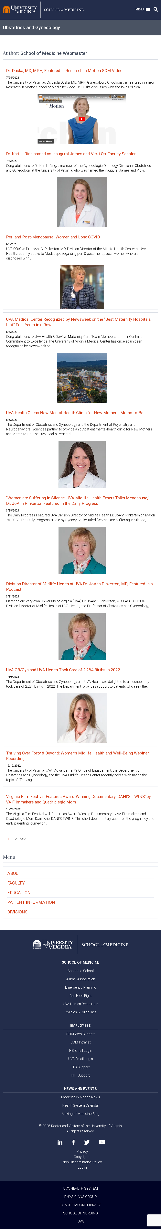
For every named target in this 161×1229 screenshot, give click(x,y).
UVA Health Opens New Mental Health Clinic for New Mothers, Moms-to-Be (74, 412)
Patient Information (31, 902)
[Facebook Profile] (73, 1142)
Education (19, 892)
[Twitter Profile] (87, 1142)
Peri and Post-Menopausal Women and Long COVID (53, 237)
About (14, 873)
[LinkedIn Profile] (60, 1142)
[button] (156, 9)
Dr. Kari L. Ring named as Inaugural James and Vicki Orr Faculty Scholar (71, 153)
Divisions (17, 912)
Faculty (16, 883)
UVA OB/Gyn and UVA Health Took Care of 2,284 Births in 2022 (63, 670)
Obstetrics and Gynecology (31, 27)
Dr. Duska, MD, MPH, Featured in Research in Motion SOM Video (64, 70)
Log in (82, 1167)
